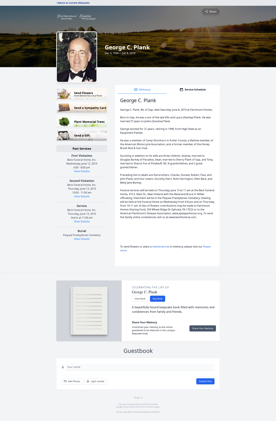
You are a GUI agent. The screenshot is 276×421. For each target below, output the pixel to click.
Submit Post (205, 381)
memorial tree (160, 246)
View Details (82, 171)
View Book (140, 298)
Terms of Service (146, 406)
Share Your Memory (202, 328)
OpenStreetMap (141, 412)
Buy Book (157, 298)
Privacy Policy (129, 406)
